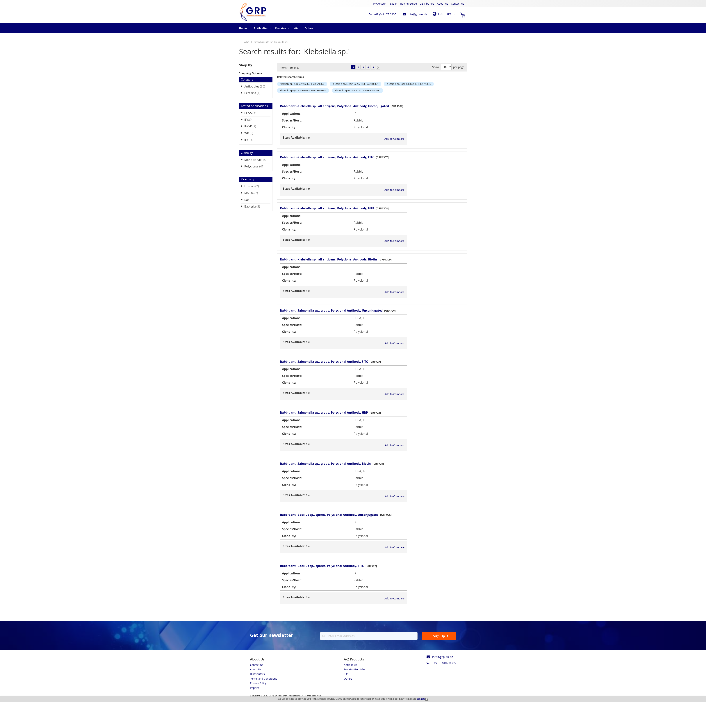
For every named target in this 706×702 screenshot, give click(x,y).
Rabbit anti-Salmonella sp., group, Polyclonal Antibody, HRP (324, 412)
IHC (251, 140)
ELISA (253, 113)
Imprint (254, 688)
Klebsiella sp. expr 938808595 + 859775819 (409, 83)
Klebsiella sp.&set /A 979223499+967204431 (358, 90)
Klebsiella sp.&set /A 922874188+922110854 (355, 83)
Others (348, 678)
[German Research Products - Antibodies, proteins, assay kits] (253, 12)
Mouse (253, 193)
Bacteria (254, 206)
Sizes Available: (294, 137)
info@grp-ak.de (417, 14)
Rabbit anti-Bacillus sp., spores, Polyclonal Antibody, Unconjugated (329, 515)
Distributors (427, 3)
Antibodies (257, 86)
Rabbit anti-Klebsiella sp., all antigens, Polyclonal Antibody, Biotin (328, 259)
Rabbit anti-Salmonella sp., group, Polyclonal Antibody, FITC (324, 362)
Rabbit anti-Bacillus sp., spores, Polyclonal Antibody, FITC (322, 566)
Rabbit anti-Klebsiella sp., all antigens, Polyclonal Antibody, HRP (327, 208)
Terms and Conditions (263, 678)
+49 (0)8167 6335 (385, 14)
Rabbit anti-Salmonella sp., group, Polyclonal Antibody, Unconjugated (331, 310)
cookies (421, 698)
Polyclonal (257, 166)
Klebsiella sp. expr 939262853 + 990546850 (302, 83)
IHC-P (252, 126)
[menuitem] (261, 28)
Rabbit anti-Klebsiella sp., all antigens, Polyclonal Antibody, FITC (327, 157)
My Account (380, 3)
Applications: (291, 114)
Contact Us (457, 3)
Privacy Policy (258, 683)
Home (243, 28)
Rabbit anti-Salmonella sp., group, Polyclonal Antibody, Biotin (325, 464)
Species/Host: (292, 120)
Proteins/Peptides (355, 669)
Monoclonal (257, 160)
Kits (346, 674)
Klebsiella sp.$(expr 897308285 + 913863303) (303, 90)
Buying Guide (408, 3)
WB (251, 133)
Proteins (254, 93)
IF (251, 119)
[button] (444, 14)
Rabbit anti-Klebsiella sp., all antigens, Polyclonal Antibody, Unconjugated (334, 106)
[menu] (353, 28)
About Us (442, 3)
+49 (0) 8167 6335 (444, 663)
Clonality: (289, 127)
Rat (251, 200)
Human (254, 186)
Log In (393, 3)
